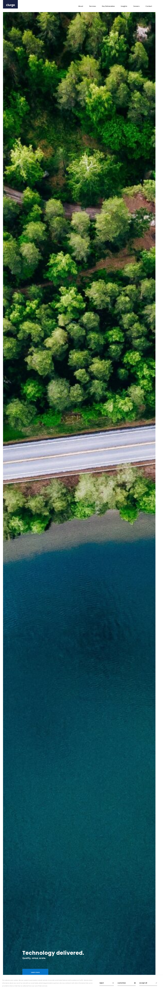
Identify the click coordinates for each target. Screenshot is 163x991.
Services (92, 6)
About (80, 6)
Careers (136, 6)
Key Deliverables (108, 6)
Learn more (35, 972)
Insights (124, 6)
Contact (149, 6)
